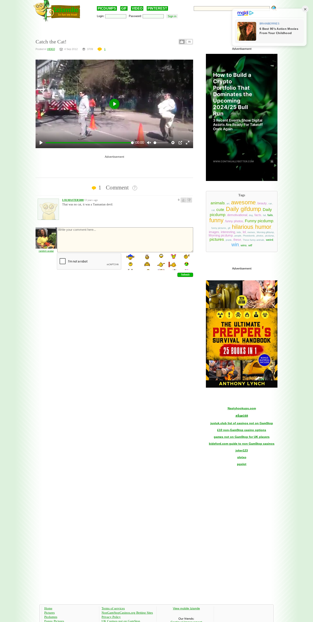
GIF (124, 8)
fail (264, 215)
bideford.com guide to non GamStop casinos (241, 443)
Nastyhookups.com (242, 408)
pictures (217, 239)
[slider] (90, 143)
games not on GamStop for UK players (242, 437)
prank (229, 240)
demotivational (237, 215)
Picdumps (50, 617)
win (235, 244)
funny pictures (218, 228)
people (237, 235)
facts (257, 215)
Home (48, 608)
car (270, 203)
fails (270, 215)
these (237, 239)
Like (182, 42)
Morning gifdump (265, 232)
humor (263, 227)
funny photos (234, 221)
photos (259, 235)
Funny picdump (259, 221)
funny (216, 220)
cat (213, 210)
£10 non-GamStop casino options (241, 430)
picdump (269, 235)
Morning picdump (221, 235)
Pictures (49, 612)
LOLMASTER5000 (73, 200)
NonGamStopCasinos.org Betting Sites (127, 612)
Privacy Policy (111, 617)
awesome (243, 202)
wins (244, 245)
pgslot (241, 464)
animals (218, 203)
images (214, 232)
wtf (250, 245)
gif (229, 228)
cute (220, 209)
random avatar (46, 251)
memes (251, 232)
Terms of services (113, 608)
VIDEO (137, 8)
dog (251, 215)
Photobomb (249, 235)
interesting (228, 232)
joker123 (241, 450)
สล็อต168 (241, 415)
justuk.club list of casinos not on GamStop (241, 423)
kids (239, 232)
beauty (262, 203)
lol (244, 232)
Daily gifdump (243, 209)
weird (269, 239)
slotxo (241, 457)
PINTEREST (157, 8)
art (228, 203)
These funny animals (253, 240)
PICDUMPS (107, 8)
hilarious (242, 227)
